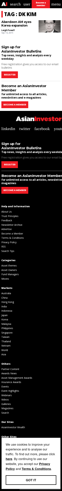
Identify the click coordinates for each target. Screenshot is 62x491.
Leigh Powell (7, 30)
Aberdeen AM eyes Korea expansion (16, 24)
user (26, 4)
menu (56, 4)
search (15, 4)
